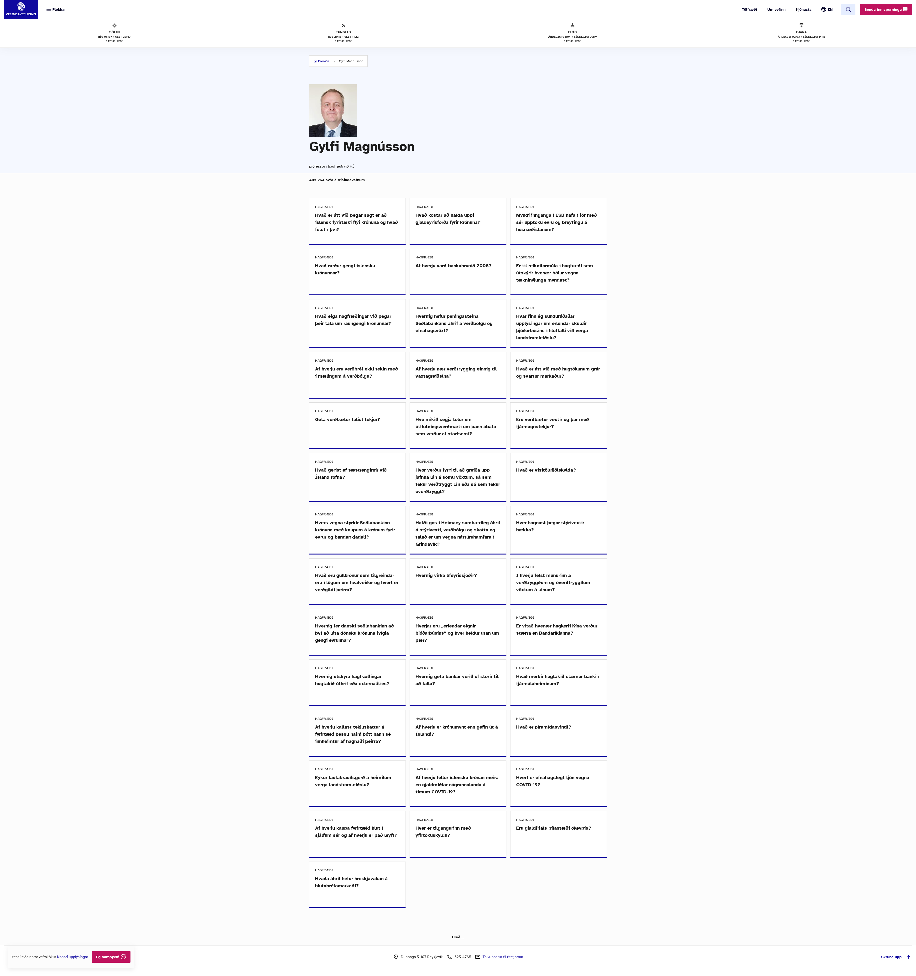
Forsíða (323, 61)
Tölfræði (749, 9)
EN (830, 9)
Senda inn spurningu (883, 9)
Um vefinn (776, 9)
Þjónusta (804, 9)
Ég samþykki (108, 957)
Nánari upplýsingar (72, 957)
